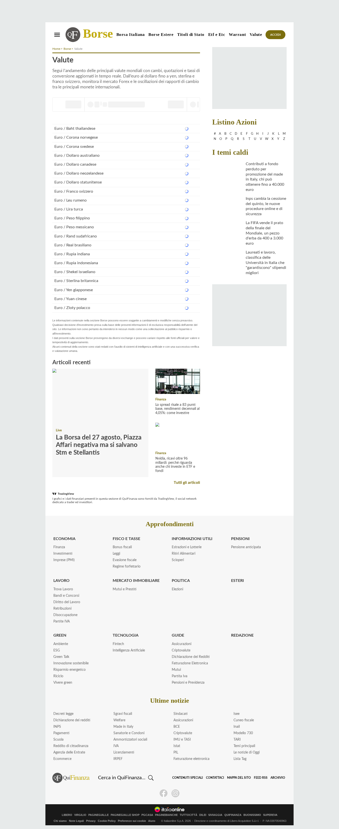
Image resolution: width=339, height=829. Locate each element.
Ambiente (60, 644)
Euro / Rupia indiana (72, 254)
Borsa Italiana (130, 34)
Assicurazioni (181, 644)
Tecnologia (125, 635)
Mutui (176, 670)
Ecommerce (62, 759)
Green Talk (61, 657)
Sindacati (180, 714)
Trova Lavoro (63, 589)
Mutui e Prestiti (124, 589)
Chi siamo (60, 820)
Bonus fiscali (122, 547)
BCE (176, 726)
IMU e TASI (182, 739)
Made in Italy (123, 726)
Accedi (275, 34)
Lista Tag (240, 759)
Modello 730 (243, 733)
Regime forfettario (126, 566)
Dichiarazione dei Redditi (191, 657)
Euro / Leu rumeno (70, 200)
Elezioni (177, 589)
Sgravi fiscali (122, 714)
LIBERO (67, 815)
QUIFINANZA (232, 815)
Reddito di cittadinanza (70, 746)
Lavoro (61, 581)
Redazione (242, 635)
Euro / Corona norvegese (76, 137)
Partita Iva (179, 676)
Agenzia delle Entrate (69, 752)
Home (56, 48)
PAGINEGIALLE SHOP (125, 815)
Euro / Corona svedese (74, 147)
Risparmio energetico (69, 670)
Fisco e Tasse (126, 539)
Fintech (118, 644)
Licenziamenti (123, 752)
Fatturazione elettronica (191, 759)
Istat (176, 746)
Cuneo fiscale (244, 720)
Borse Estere (160, 34)
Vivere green (62, 682)
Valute (256, 34)
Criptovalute (181, 650)
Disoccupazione (65, 615)
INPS (57, 726)
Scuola (58, 739)
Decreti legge (63, 714)
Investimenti (62, 553)
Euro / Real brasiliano (72, 245)
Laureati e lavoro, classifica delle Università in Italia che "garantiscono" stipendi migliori (266, 262)
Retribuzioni (62, 608)
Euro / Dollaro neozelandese (78, 173)
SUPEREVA (270, 815)
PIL (175, 752)
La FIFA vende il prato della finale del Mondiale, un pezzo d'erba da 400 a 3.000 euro (264, 233)
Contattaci (215, 777)
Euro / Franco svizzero (73, 191)
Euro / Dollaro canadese (75, 164)
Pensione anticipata (246, 547)
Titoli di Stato (190, 34)
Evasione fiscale (124, 560)
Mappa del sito (239, 777)
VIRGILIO (80, 815)
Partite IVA (61, 621)
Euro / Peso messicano (74, 227)
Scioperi (178, 560)
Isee (236, 714)
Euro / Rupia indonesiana (76, 263)
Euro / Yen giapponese (73, 290)
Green (59, 635)
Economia (64, 539)
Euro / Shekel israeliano (74, 272)
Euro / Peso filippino (72, 218)
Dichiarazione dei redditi (71, 720)
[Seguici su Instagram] (175, 793)
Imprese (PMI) (64, 560)
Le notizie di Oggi (247, 752)
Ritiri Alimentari (183, 553)
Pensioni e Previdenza (188, 682)
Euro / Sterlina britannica (76, 281)
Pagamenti (61, 733)
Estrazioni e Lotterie (187, 547)
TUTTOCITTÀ (188, 815)
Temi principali (244, 746)
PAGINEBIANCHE (166, 815)
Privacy (91, 820)
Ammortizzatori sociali (130, 739)
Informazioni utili (192, 539)
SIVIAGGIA (215, 815)
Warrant (237, 34)
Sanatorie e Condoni (128, 733)
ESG (56, 650)
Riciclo (58, 676)
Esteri (237, 581)
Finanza (160, 399)
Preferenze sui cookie (132, 820)
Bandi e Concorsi (66, 595)
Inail (237, 726)
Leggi (116, 553)
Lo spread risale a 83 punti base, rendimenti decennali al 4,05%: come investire (177, 409)
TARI (237, 739)
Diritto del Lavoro (66, 602)
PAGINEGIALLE (98, 815)
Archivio (278, 777)
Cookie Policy (107, 820)
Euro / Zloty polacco (72, 308)
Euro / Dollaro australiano (77, 155)
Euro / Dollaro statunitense (78, 182)
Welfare (119, 720)
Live (59, 430)
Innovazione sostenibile (71, 663)
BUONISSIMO (252, 815)
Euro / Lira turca (68, 209)
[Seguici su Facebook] (164, 793)
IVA (116, 746)
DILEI (202, 815)
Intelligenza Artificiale (129, 650)
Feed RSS (261, 777)
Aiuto (151, 820)
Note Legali (76, 820)
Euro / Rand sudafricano (75, 236)
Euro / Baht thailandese (74, 128)
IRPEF (118, 759)
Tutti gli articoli (187, 483)
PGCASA (147, 815)
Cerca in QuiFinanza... (121, 777)
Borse (98, 33)
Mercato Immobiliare (136, 581)
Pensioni (240, 539)
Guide (178, 635)
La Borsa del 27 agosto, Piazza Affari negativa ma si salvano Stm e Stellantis (98, 445)
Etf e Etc (216, 34)
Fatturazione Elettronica (190, 663)
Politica (181, 581)
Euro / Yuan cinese (70, 299)
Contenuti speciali (187, 777)
